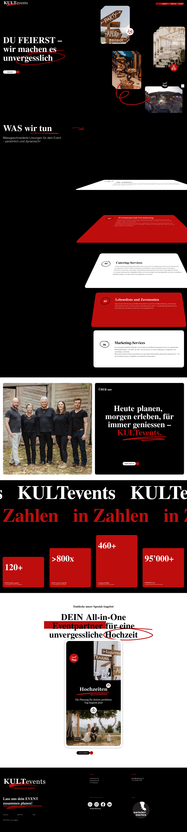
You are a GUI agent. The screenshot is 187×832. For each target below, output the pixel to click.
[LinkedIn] (109, 804)
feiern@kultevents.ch (137, 778)
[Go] (182, 85)
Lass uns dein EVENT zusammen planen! (20, 801)
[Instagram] (96, 804)
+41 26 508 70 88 (136, 780)
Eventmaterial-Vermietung (136, 218)
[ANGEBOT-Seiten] (167, 3)
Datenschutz (20, 814)
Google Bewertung (95, 808)
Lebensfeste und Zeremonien (137, 299)
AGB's (34, 814)
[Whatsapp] (90, 804)
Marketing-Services (130, 342)
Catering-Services (128, 263)
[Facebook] (103, 804)
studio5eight (16, 820)
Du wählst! (123, 182)
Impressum (5, 814)
